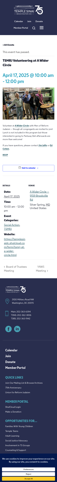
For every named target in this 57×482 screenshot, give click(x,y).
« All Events (8, 45)
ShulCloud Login (13, 407)
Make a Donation (13, 412)
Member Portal (21, 28)
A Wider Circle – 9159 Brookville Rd (39, 196)
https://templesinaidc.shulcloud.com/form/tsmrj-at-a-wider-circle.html (14, 247)
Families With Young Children (19, 426)
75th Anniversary (13, 388)
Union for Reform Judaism (17, 393)
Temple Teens (11, 431)
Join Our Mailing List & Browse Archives (24, 383)
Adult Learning (12, 436)
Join (29, 22)
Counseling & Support (15, 450)
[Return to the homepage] (28, 10)
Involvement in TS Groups (17, 446)
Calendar (18, 22)
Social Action (11, 225)
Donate (39, 22)
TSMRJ (8, 229)
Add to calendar (29, 168)
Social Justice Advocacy (16, 441)
